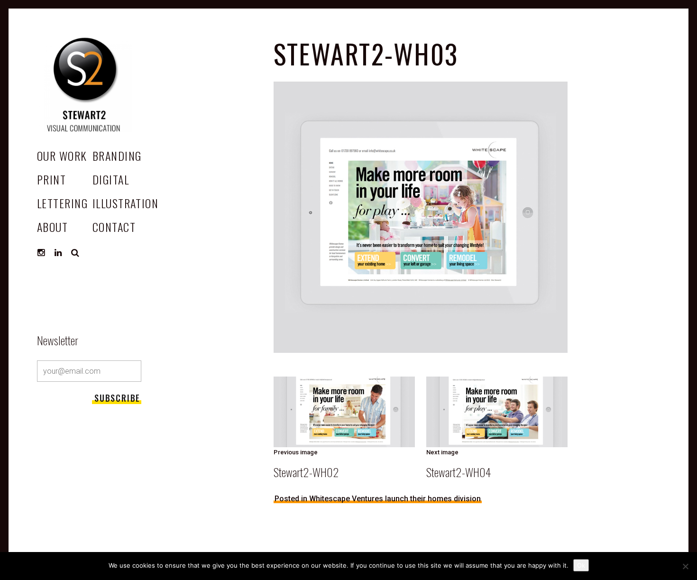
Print (51, 179)
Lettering (62, 203)
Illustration (125, 203)
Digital (110, 179)
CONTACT (114, 226)
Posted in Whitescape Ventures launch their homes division (378, 498)
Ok (581, 565)
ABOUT (52, 226)
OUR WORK (62, 155)
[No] (685, 566)
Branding (117, 155)
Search (75, 253)
